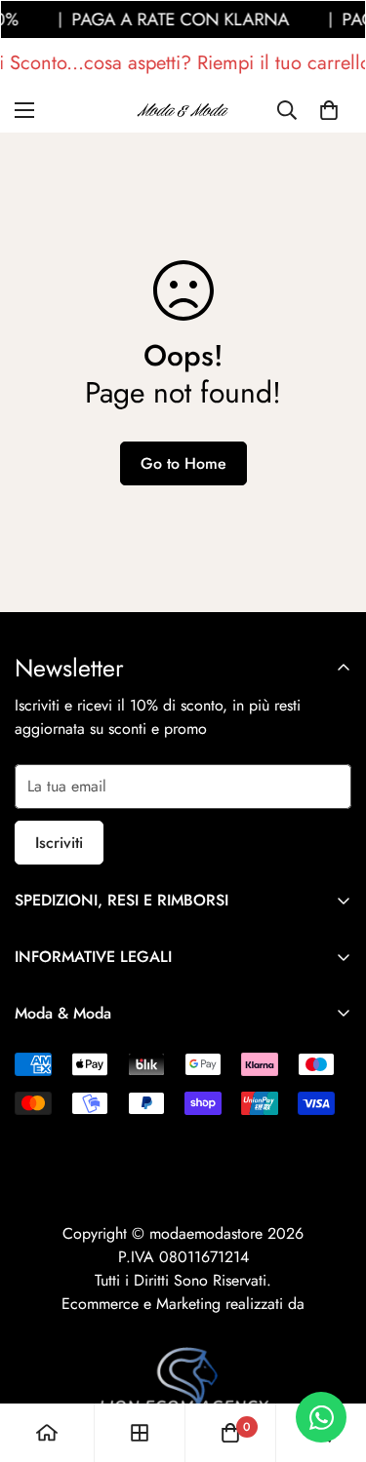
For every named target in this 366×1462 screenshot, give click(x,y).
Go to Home (183, 463)
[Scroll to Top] (330, 1358)
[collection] (139, 1433)
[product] (47, 1432)
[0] (328, 110)
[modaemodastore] (183, 110)
